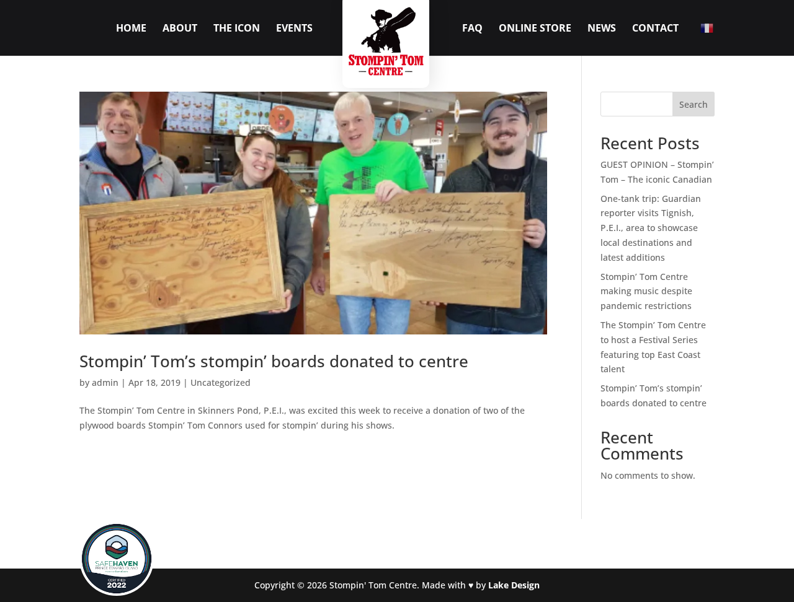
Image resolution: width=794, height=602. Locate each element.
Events (294, 29)
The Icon (236, 29)
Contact (655, 29)
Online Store (535, 29)
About (180, 29)
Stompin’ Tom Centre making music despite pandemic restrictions (646, 291)
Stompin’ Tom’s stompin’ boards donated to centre (273, 361)
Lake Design (514, 585)
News (601, 29)
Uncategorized (220, 382)
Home (131, 29)
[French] (707, 27)
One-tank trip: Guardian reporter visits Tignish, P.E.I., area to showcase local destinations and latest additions (650, 228)
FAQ (472, 29)
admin (105, 382)
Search (693, 104)
